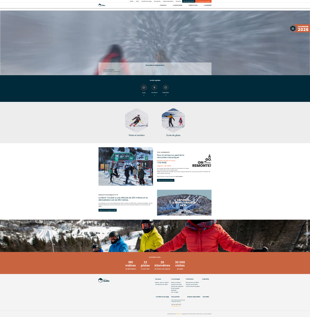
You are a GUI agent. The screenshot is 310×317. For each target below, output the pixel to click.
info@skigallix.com (176, 306)
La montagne (175, 279)
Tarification (190, 279)
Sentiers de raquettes (177, 286)
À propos (158, 279)
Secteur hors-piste (176, 284)
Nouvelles (206, 297)
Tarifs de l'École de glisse (193, 286)
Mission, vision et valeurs (162, 282)
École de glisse (175, 288)
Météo (131, 1)
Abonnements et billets (192, 282)
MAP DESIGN (178, 313)
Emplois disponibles (193, 297)
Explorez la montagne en (107, 210)
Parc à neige (174, 292)
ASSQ (137, 1)
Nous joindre (175, 297)
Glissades (173, 290)
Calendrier (205, 279)
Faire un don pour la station (165, 180)
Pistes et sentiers (176, 282)
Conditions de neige (162, 297)
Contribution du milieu (161, 284)
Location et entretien (192, 284)
